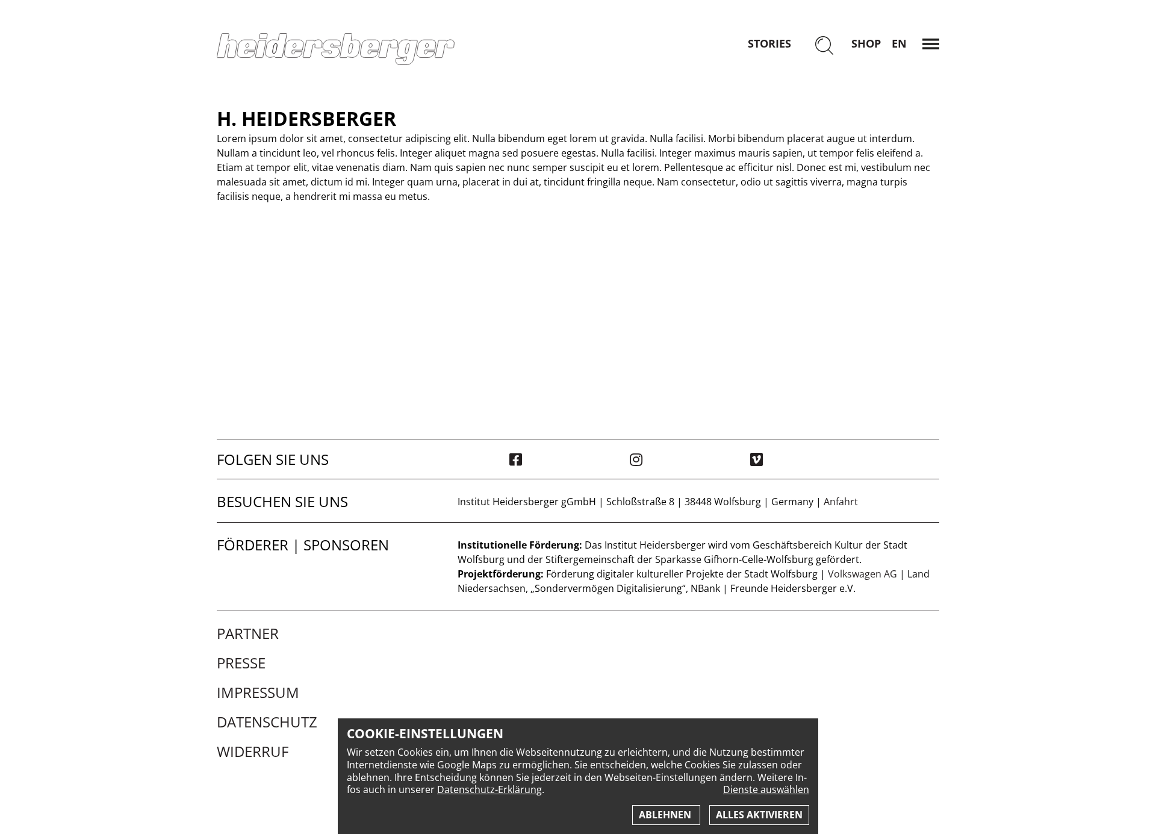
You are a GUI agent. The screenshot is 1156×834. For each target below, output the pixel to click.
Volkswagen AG (862, 573)
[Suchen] (824, 47)
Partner (248, 633)
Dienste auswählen (766, 789)
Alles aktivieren (759, 814)
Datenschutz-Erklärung (489, 789)
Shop (866, 43)
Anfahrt (841, 501)
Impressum (258, 692)
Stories (769, 43)
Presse (241, 663)
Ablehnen (666, 814)
